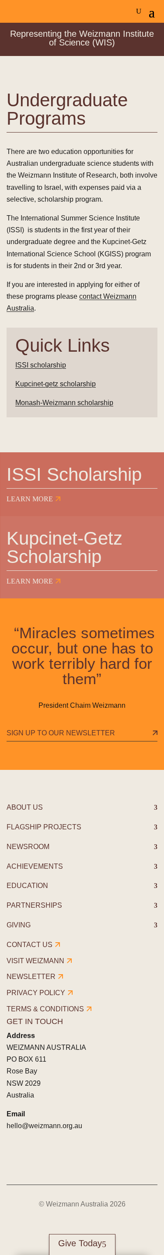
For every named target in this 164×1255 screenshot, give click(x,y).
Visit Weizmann (35, 961)
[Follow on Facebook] (14, 1157)
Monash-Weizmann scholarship (64, 402)
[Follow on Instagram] (39, 1157)
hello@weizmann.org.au (44, 1125)
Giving (19, 925)
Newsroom (28, 846)
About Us (25, 807)
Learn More (30, 499)
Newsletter (31, 976)
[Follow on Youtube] (88, 1157)
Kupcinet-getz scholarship (55, 384)
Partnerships (34, 905)
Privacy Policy (36, 992)
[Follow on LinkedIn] (63, 1157)
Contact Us (29, 944)
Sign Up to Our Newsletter (61, 733)
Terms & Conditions (45, 1009)
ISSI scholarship (40, 365)
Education (27, 885)
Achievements (35, 866)
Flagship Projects (44, 827)
